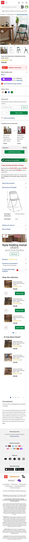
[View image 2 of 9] (11, 50)
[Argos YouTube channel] (5, 459)
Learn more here (14, 436)
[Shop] (6, 3)
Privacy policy (22, 484)
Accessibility (6, 484)
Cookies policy (9, 486)
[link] (14, 83)
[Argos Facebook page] (10, 459)
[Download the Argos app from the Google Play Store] (19, 470)
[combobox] (11, 7)
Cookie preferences (19, 486)
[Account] (19, 3)
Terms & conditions (15, 487)
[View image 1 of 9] (4, 50)
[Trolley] (26, 3)
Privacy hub (14, 484)
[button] (23, 18)
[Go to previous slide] (2, 31)
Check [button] (24, 107)
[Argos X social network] (14, 459)
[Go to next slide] (26, 31)
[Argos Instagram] (23, 459)
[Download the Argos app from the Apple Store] (9, 470)
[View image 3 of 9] (18, 50)
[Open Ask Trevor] (26, 7)
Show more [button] (14, 254)
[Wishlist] (23, 3)
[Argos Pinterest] (19, 459)
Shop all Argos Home (22, 14)
